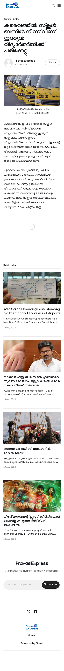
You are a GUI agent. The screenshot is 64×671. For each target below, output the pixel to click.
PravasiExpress (25, 61)
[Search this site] (53, 5)
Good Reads (11, 19)
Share (52, 62)
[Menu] (59, 5)
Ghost (39, 643)
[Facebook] (35, 611)
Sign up (32, 635)
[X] (28, 611)
